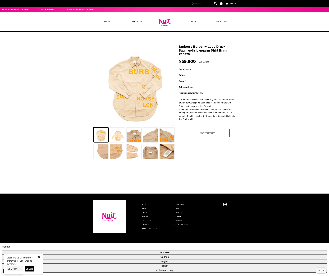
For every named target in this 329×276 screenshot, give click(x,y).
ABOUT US (221, 21)
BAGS (178, 208)
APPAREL (179, 216)
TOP (144, 204)
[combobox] (202, 3)
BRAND (107, 21)
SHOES (179, 220)
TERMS (145, 216)
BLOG (233, 3)
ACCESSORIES (182, 224)
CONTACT (146, 224)
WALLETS (180, 212)
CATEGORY (136, 21)
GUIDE (193, 21)
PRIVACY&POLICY (149, 228)
